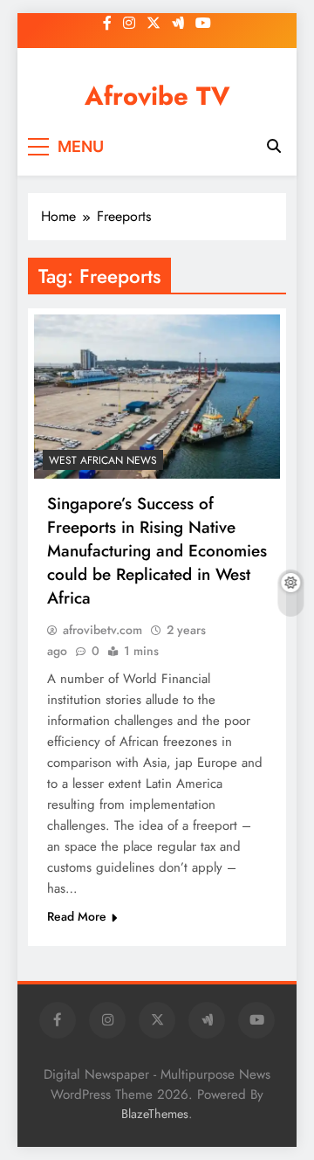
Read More (76, 916)
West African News (103, 460)
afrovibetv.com (102, 630)
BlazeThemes (154, 1113)
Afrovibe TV (157, 96)
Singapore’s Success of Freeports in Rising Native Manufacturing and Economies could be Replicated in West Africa (157, 551)
